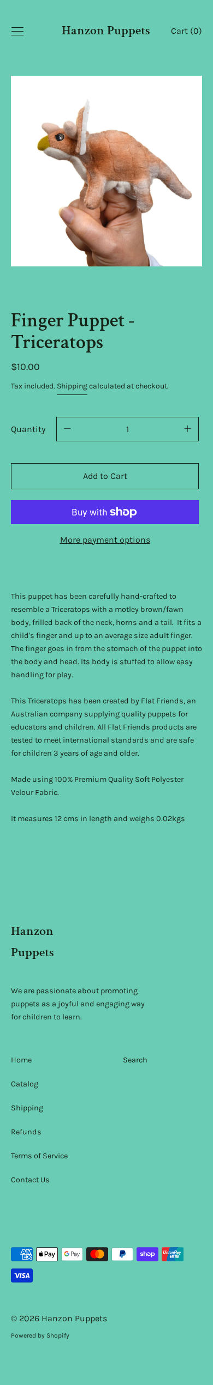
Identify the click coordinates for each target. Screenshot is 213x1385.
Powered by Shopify (40, 1335)
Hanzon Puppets (106, 31)
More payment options (105, 539)
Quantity (28, 429)
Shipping (72, 386)
